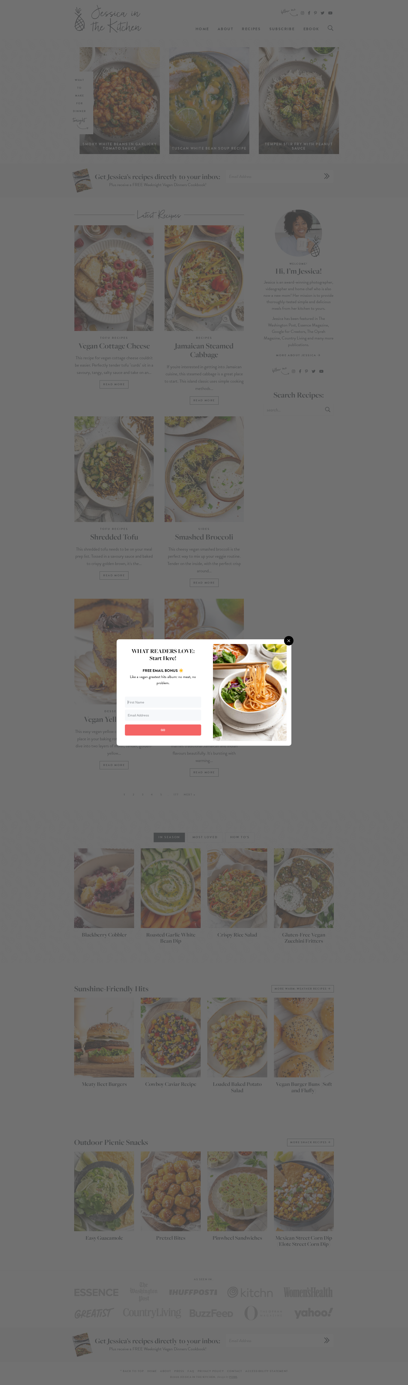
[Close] (288, 640)
